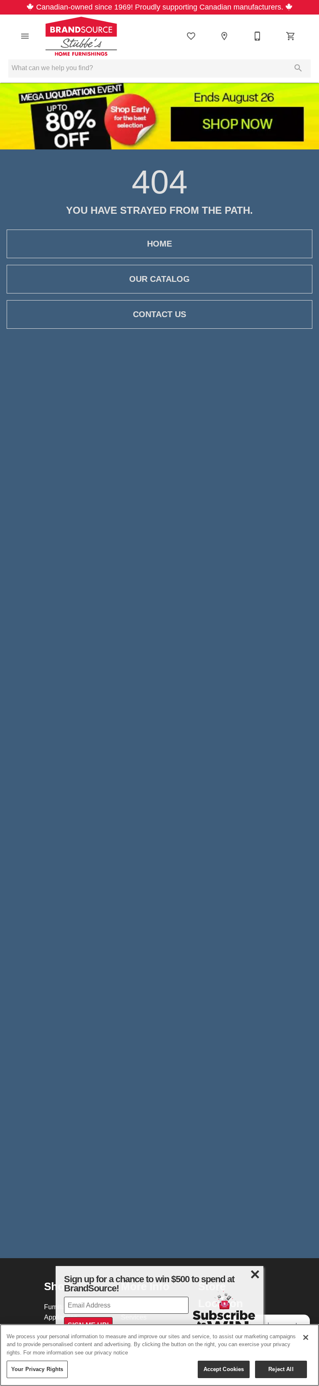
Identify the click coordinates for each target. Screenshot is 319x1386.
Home (159, 244)
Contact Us (159, 314)
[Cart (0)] (291, 36)
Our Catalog (159, 279)
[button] (25, 36)
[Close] (306, 1337)
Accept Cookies (224, 1369)
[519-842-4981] (257, 36)
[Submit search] (298, 68)
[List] (191, 36)
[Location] (224, 36)
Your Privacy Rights (37, 1369)
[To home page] (81, 36)
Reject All (280, 1369)
